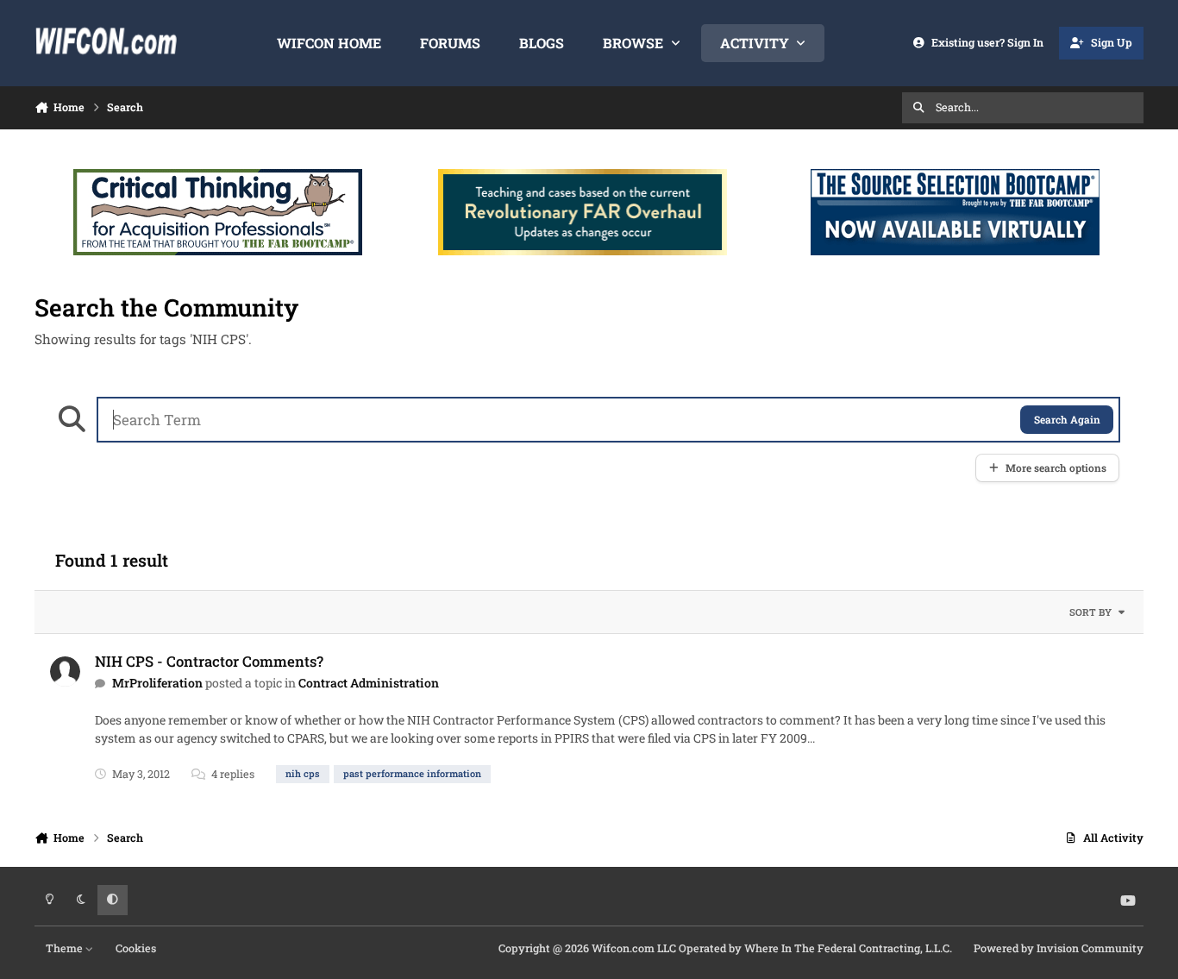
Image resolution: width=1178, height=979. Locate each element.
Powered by (1059, 948)
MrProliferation (157, 683)
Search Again (1067, 419)
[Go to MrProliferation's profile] (65, 671)
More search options (1056, 467)
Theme (65, 948)
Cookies (136, 948)
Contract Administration (368, 683)
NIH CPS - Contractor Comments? (209, 661)
